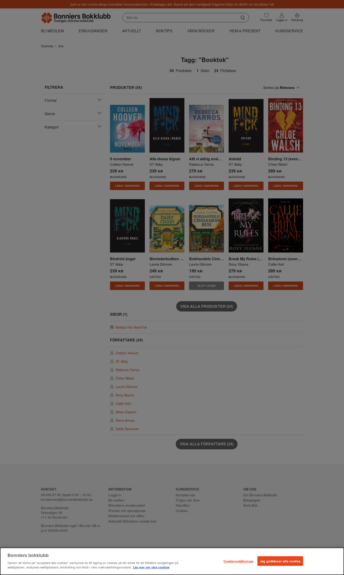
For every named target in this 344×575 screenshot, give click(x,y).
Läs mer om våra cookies (151, 567)
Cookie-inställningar (238, 561)
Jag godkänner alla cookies (280, 561)
